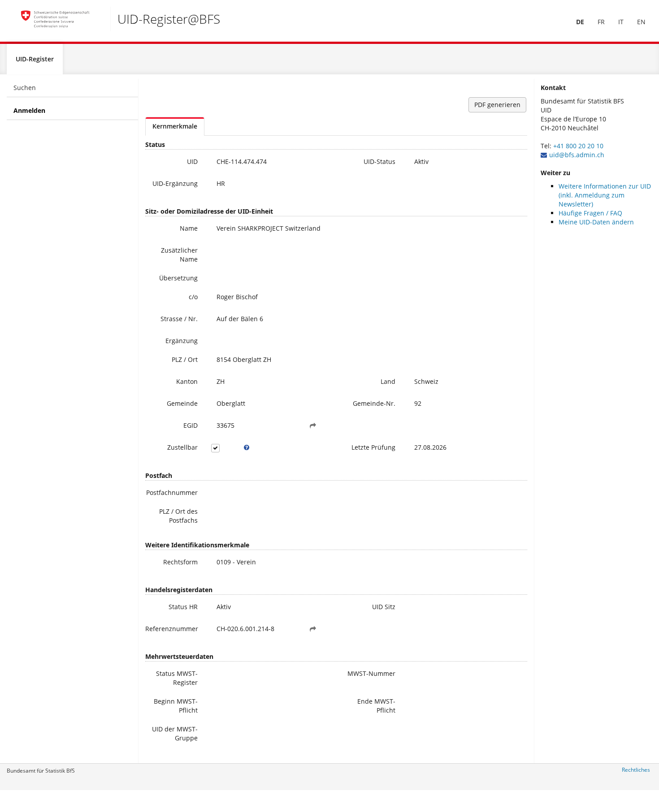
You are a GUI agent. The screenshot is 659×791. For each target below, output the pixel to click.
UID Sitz (383, 606)
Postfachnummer (172, 492)
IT (621, 21)
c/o (193, 296)
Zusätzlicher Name (179, 254)
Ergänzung (181, 340)
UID (192, 161)
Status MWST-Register (177, 678)
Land (388, 381)
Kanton (187, 381)
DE (580, 21)
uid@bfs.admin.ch (576, 154)
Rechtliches (636, 770)
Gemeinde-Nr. (374, 403)
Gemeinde (182, 403)
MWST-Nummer (371, 673)
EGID (190, 425)
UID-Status (379, 161)
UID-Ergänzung (175, 183)
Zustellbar (182, 447)
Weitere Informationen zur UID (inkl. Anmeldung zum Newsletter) (605, 195)
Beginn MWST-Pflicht (176, 705)
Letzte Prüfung (373, 447)
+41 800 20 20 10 (578, 146)
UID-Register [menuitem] (35, 59)
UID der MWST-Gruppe (175, 733)
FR (601, 21)
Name (189, 228)
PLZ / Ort (185, 359)
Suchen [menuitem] (24, 87)
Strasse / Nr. (179, 318)
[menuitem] (580, 22)
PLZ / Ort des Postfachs (178, 515)
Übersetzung (178, 278)
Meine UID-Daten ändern (596, 222)
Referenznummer (171, 628)
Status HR (183, 606)
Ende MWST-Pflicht (376, 705)
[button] (313, 425)
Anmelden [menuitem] (29, 110)
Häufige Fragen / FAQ (590, 213)
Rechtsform (180, 562)
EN (641, 21)
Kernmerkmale (174, 126)
